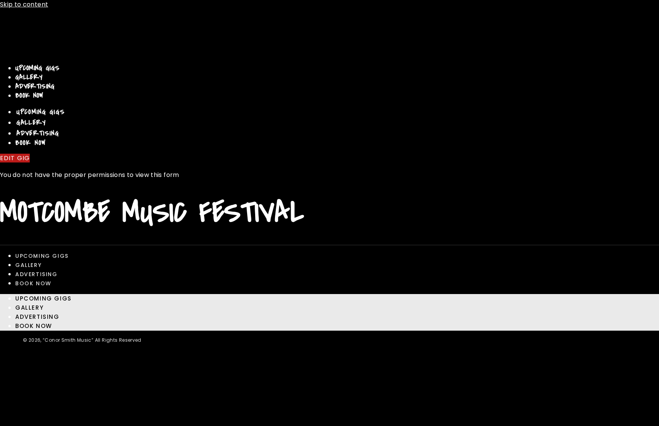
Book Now (29, 95)
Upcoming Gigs (37, 68)
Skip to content (24, 4)
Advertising (35, 86)
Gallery (28, 77)
